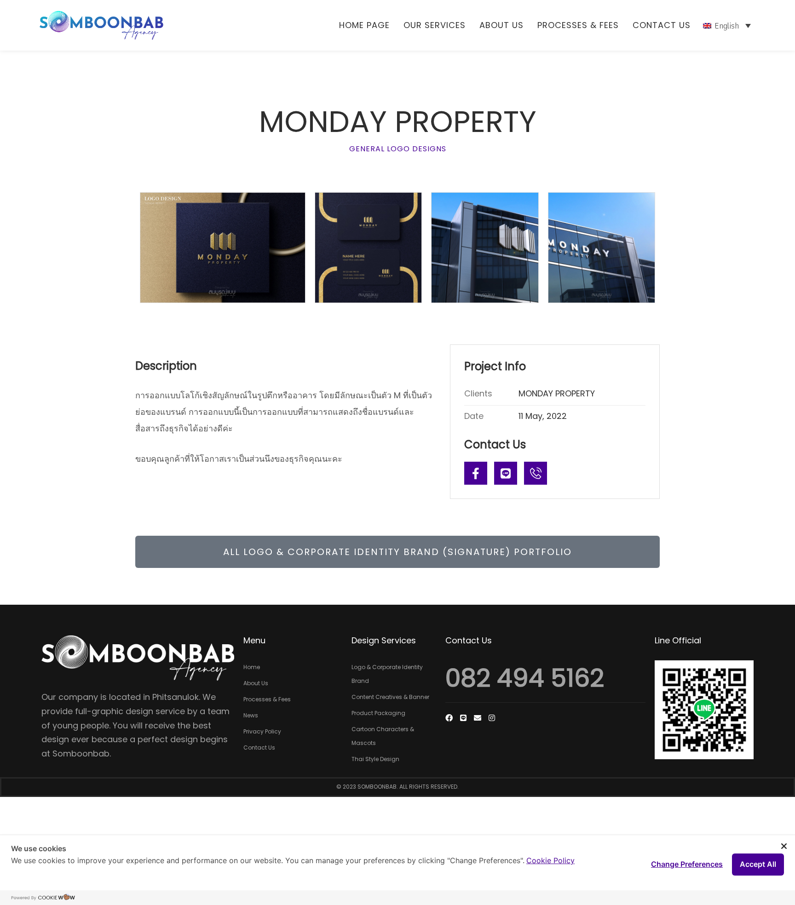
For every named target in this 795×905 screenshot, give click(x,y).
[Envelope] (477, 718)
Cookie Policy (550, 860)
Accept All (758, 864)
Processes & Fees (578, 25)
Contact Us (662, 25)
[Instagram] (491, 718)
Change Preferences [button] (687, 864)
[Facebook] (449, 718)
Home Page (364, 25)
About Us (501, 25)
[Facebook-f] (475, 473)
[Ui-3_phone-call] (535, 473)
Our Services (434, 25)
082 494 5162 (524, 677)
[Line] (505, 473)
